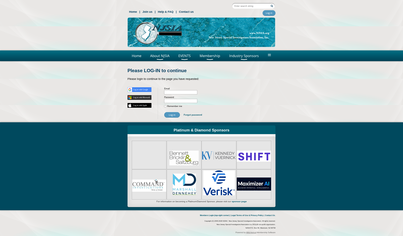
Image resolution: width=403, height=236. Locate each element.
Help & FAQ (165, 11)
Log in (269, 12)
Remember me (174, 106)
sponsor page (239, 201)
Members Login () (215, 215)
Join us (147, 11)
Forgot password (193, 115)
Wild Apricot (251, 232)
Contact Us (270, 215)
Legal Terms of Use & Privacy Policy (247, 215)
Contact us (186, 11)
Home (133, 11)
